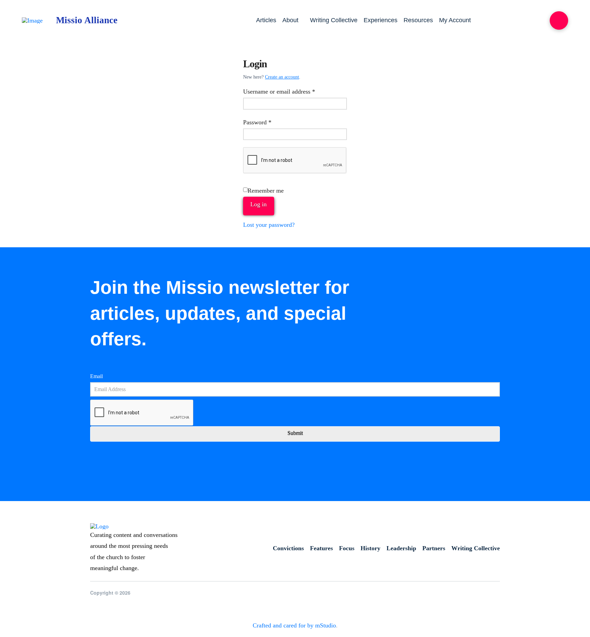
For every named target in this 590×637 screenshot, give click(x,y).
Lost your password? (269, 224)
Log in (258, 204)
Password (268, 122)
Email (96, 376)
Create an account (282, 77)
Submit (295, 433)
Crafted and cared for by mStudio (294, 625)
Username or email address (290, 91)
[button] (559, 20)
